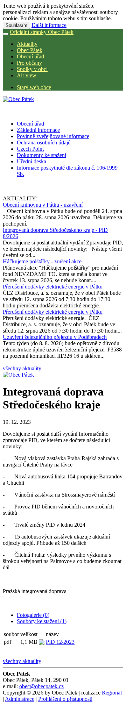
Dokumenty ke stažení (41, 155)
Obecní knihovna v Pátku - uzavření (43, 205)
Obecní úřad (30, 56)
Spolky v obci (32, 69)
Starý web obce (34, 87)
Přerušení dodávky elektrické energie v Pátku (53, 287)
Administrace (19, 699)
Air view (26, 75)
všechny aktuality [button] (22, 368)
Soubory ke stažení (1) (41, 621)
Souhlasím (16, 25)
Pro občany (29, 63)
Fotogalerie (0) (33, 615)
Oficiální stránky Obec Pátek (42, 32)
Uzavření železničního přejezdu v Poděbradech (55, 337)
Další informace (48, 25)
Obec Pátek (29, 50)
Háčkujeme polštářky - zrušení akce (42, 261)
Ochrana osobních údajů (44, 142)
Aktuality (27, 44)
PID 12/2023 (60, 642)
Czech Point (30, 149)
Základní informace (38, 130)
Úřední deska (31, 161)
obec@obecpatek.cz (41, 686)
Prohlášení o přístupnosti (65, 699)
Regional (112, 693)
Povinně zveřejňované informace (53, 136)
